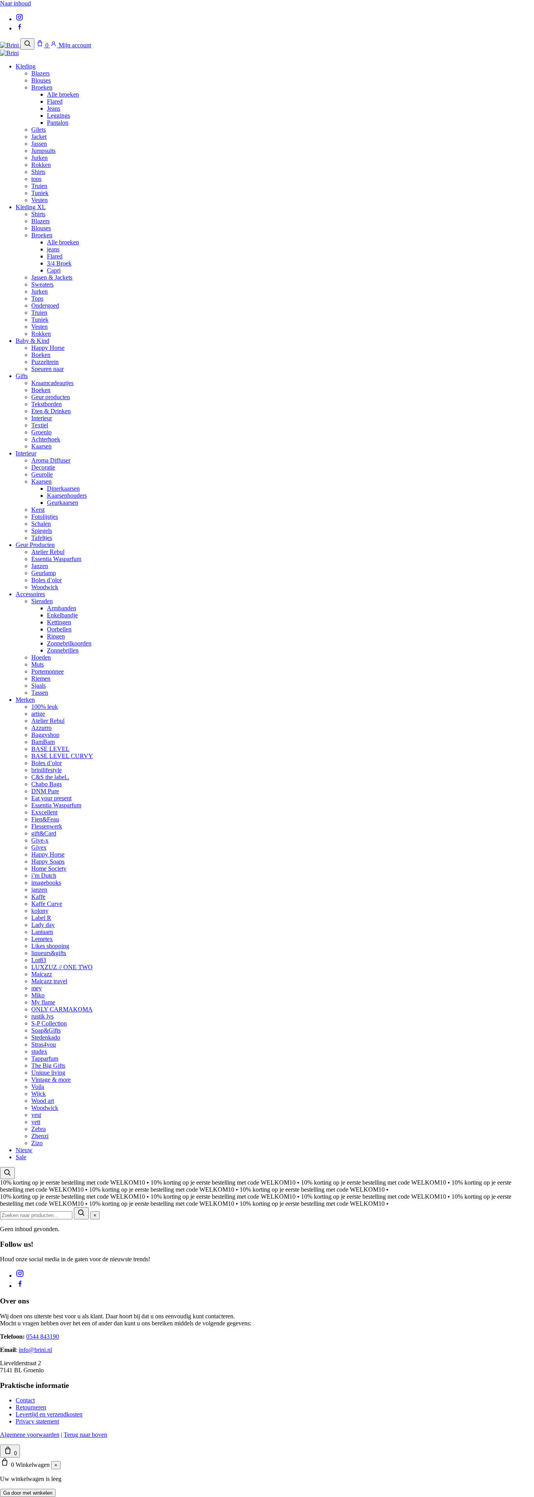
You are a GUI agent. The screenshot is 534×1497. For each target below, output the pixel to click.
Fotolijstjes (44, 516)
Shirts (38, 172)
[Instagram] (19, 19)
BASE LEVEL (50, 749)
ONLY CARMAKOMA (62, 1009)
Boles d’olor (46, 580)
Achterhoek (45, 439)
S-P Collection (49, 1023)
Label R (41, 917)
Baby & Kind (32, 340)
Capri (54, 270)
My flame (43, 1002)
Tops (37, 298)
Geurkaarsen (62, 502)
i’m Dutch (43, 875)
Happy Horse (48, 347)
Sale (21, 1157)
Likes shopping (50, 946)
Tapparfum (44, 1058)
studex (39, 1051)
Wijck (38, 1093)
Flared (55, 101)
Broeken (41, 87)
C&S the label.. (50, 777)
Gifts (22, 376)
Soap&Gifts (46, 1030)
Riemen (40, 678)
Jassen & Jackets (51, 277)
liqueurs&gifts (48, 953)
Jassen (39, 143)
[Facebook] (19, 28)
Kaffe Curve (46, 903)
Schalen (41, 523)
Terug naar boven (85, 1434)
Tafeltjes (41, 537)
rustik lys (42, 1016)
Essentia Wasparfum (56, 559)
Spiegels (41, 530)
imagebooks (46, 882)
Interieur (41, 418)
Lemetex (42, 939)
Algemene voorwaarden (29, 1434)
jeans (53, 249)
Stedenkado (45, 1037)
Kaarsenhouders (67, 495)
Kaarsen (41, 446)
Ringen (56, 636)
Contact (25, 1400)
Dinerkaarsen (63, 488)
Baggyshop (45, 734)
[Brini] (10, 45)
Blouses (41, 80)
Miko (38, 995)
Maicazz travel (49, 981)
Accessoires (30, 594)
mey (36, 988)
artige (38, 713)
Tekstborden (46, 404)
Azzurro (41, 727)
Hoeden (41, 657)
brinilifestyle (46, 770)
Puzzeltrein (45, 362)
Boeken (40, 354)
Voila (37, 1086)
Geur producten (50, 397)
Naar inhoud (15, 3)
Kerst (38, 509)
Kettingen (59, 622)
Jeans (53, 108)
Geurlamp (43, 573)
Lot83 (38, 960)
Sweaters (42, 284)
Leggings (58, 115)
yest (36, 1115)
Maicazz (41, 974)
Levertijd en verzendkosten (49, 1414)
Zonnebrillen (63, 650)
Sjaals (38, 685)
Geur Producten (35, 544)
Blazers (40, 73)
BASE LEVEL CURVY (62, 756)
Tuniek (39, 193)
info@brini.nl (35, 1349)
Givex (39, 847)
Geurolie (42, 474)
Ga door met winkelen (27, 1493)
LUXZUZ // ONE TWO (62, 967)
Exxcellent (44, 812)
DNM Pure (45, 791)
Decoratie (43, 467)
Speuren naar (47, 369)
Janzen (39, 566)
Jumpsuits (43, 150)
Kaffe (38, 896)
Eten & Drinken (51, 411)
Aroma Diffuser (50, 460)
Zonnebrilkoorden (69, 643)
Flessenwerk (46, 826)
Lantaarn (42, 932)
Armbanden (61, 608)
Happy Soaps (48, 861)
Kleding (26, 66)
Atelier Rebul (48, 552)
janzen (39, 889)
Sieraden (42, 601)
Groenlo (41, 432)
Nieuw (24, 1150)
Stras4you (43, 1044)
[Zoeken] (27, 44)
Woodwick (44, 587)
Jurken (39, 157)
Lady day (43, 925)
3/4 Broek (59, 263)
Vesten (39, 200)
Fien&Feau (45, 819)
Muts (37, 664)
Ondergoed (45, 305)
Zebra (38, 1129)
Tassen (39, 692)
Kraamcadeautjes (52, 383)
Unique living (48, 1072)
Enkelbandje (62, 615)
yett (35, 1122)
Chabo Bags (46, 784)
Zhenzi (39, 1136)
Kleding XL (31, 207)
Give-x (39, 840)
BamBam (43, 742)
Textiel (39, 425)
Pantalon (57, 122)
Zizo (37, 1143)
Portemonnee (47, 671)
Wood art (42, 1100)
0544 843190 (42, 1336)
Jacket (39, 136)
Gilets (38, 129)
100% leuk (44, 706)
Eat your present (51, 798)
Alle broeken (63, 94)
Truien (39, 186)
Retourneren (31, 1407)
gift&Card (43, 833)
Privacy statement (37, 1421)
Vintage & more (51, 1079)
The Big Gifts (48, 1065)
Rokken (41, 164)
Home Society (48, 868)
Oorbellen (59, 629)
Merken (25, 699)
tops (36, 179)
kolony (39, 910)
